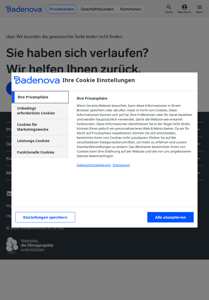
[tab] (40, 97)
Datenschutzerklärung (94, 165)
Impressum (121, 165)
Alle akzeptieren (170, 217)
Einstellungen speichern (45, 217)
